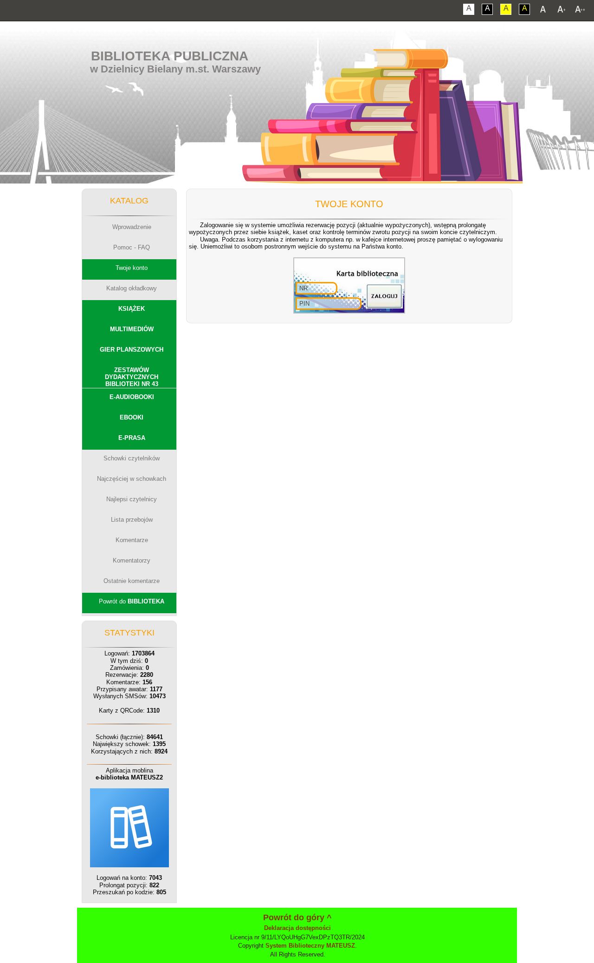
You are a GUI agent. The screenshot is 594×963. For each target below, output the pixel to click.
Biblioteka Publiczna (169, 56)
